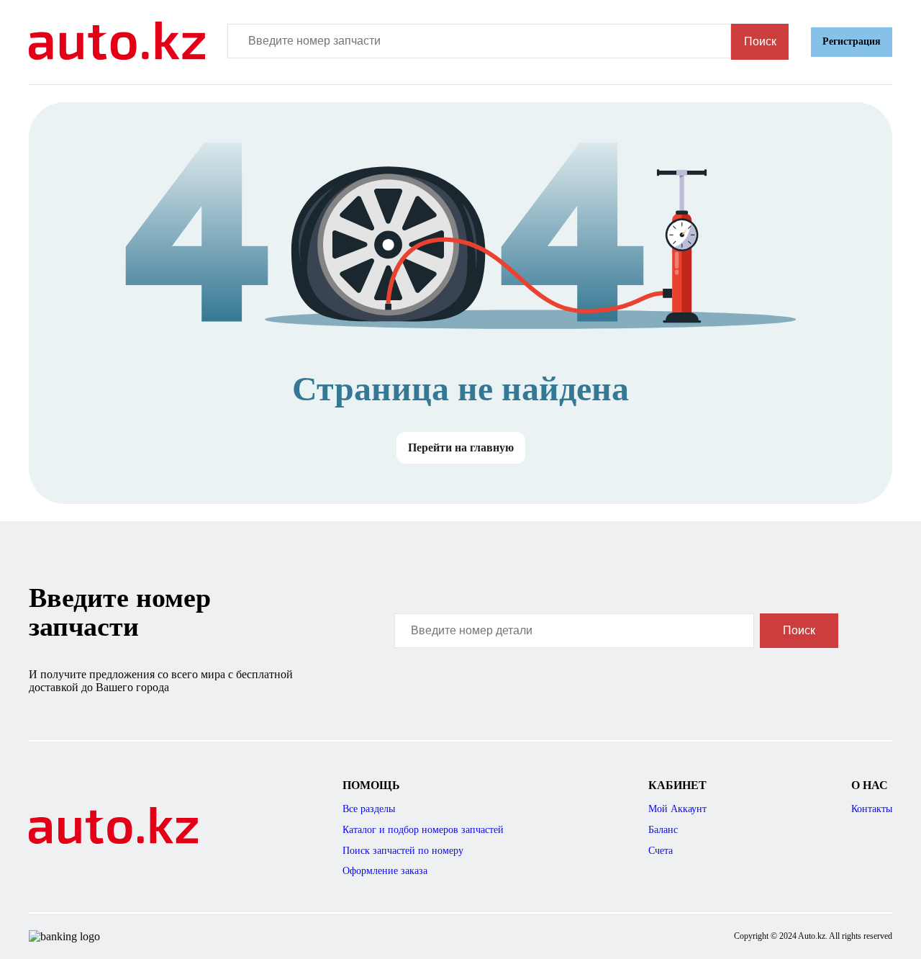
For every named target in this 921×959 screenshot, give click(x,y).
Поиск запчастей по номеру (402, 850)
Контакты (871, 808)
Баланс (663, 829)
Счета (660, 850)
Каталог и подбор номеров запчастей (423, 829)
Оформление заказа (384, 870)
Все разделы (368, 808)
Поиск (760, 41)
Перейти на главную (461, 447)
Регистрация (851, 41)
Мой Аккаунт (677, 808)
